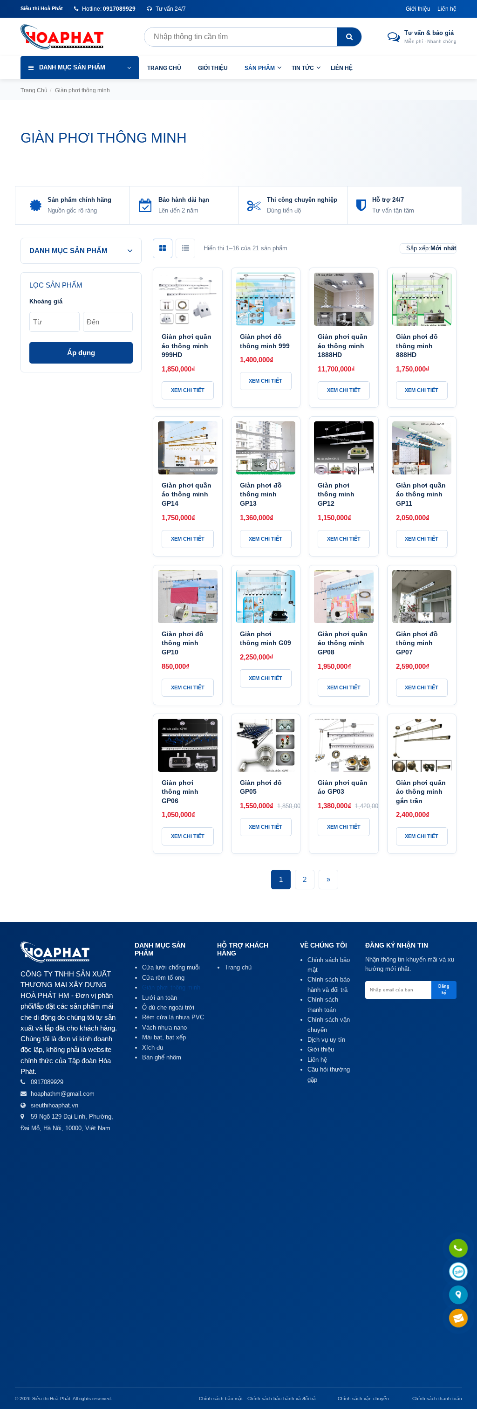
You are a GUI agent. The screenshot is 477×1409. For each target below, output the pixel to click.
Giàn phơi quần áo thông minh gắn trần (421, 791)
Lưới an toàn (159, 997)
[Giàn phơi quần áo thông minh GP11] (422, 447)
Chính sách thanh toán (437, 1398)
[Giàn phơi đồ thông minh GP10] (188, 596)
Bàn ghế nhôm (161, 1057)
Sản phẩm (260, 68)
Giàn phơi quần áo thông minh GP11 (421, 494)
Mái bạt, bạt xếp (164, 1037)
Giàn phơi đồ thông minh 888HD (417, 345)
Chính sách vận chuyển (363, 1398)
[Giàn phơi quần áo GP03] (344, 745)
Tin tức (303, 68)
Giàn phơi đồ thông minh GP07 (417, 643)
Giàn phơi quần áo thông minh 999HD (186, 345)
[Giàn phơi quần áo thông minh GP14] (188, 447)
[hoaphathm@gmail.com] (458, 1318)
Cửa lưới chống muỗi (171, 967)
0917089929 (47, 1082)
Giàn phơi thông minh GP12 (336, 494)
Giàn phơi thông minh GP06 (180, 791)
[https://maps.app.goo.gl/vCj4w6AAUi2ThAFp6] (458, 1295)
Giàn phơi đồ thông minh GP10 (183, 643)
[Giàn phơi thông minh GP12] (344, 447)
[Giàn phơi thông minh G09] (266, 596)
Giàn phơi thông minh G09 (265, 638)
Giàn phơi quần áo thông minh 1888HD (343, 345)
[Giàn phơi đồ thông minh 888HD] (422, 299)
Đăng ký (444, 989)
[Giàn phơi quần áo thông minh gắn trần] (422, 745)
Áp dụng (81, 353)
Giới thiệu (418, 9)
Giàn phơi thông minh (171, 987)
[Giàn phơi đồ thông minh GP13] (266, 447)
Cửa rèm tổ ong (163, 977)
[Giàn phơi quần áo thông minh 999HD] (188, 299)
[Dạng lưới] (162, 248)
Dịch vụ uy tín (326, 1039)
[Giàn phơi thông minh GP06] (188, 745)
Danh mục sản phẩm (72, 67)
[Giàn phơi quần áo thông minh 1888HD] (344, 299)
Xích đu (152, 1047)
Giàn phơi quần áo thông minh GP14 (186, 494)
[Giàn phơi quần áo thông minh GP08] (344, 596)
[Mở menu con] (279, 67)
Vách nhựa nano (164, 1027)
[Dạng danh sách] (185, 248)
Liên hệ (447, 9)
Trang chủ (164, 68)
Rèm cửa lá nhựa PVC (173, 1017)
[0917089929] (458, 1248)
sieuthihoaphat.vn (54, 1105)
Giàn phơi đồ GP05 (261, 787)
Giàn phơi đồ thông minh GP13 (261, 494)
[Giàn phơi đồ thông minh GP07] (422, 596)
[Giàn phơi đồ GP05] (266, 745)
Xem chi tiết (187, 390)
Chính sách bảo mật (221, 1398)
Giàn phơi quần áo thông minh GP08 (343, 643)
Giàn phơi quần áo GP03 (343, 787)
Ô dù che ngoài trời (168, 1007)
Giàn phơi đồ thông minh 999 (265, 341)
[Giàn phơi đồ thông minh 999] (266, 299)
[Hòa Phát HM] (69, 36)
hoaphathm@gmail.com (63, 1093)
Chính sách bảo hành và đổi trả (281, 1398)
